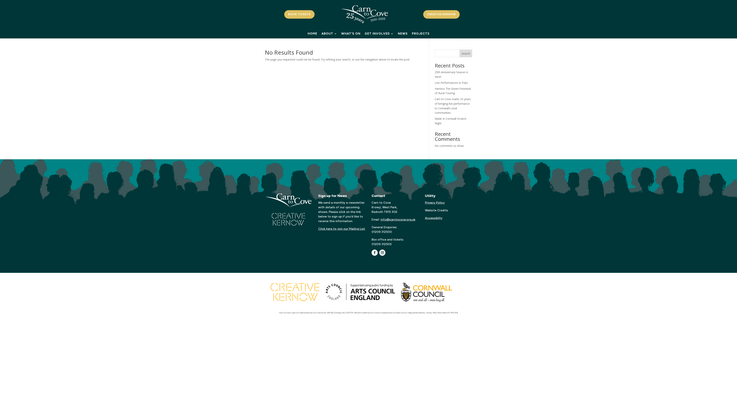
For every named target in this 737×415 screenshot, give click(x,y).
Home (312, 33)
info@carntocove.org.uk (398, 219)
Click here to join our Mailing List (341, 229)
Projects (421, 33)
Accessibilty (433, 218)
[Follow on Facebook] (375, 253)
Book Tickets (299, 14)
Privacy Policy (435, 202)
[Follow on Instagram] (382, 253)
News (403, 33)
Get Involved (377, 33)
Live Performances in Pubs (451, 83)
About (327, 33)
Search (466, 53)
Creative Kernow (441, 14)
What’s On (350, 33)
